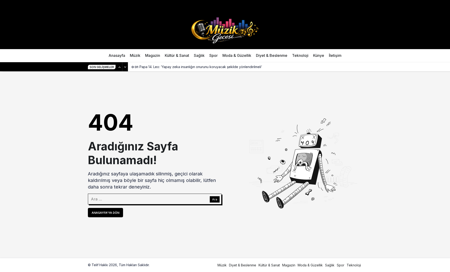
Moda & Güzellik (236, 55)
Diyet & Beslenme (271, 55)
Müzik (135, 55)
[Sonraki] (125, 67)
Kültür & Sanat (177, 55)
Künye (318, 55)
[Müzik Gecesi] (225, 29)
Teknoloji (300, 55)
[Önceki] (119, 67)
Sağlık (199, 55)
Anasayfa (117, 55)
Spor (213, 55)
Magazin (152, 55)
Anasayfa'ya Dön (105, 212)
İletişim (335, 55)
